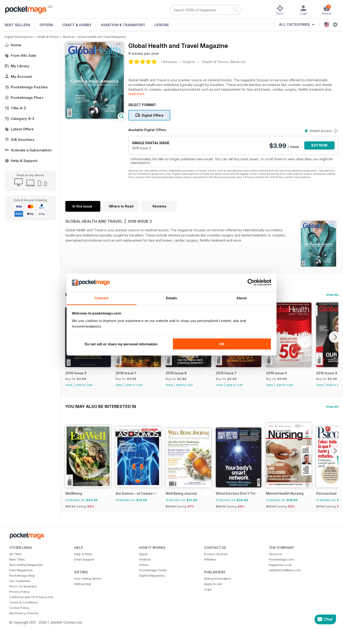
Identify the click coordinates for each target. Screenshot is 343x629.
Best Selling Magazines (26, 565)
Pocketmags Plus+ (27, 97)
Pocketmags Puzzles (29, 87)
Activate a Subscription (31, 150)
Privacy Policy (19, 591)
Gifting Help (82, 584)
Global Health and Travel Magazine (102, 37)
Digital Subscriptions (19, 37)
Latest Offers (22, 129)
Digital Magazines (152, 575)
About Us (275, 554)
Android (144, 559)
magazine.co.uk (280, 565)
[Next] (335, 337)
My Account (21, 76)
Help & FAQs (83, 554)
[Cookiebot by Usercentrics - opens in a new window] (251, 282)
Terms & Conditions (23, 602)
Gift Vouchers (23, 139)
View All (332, 295)
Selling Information (217, 578)
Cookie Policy (19, 608)
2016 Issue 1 (126, 373)
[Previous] (69, 451)
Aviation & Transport (123, 25)
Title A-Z (18, 108)
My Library (20, 66)
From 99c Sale (23, 55)
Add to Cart (84, 385)
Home (16, 45)
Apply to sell (213, 584)
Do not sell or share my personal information (121, 344)
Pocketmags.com (281, 559)
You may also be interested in (100, 406)
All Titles (15, 554)
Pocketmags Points (153, 570)
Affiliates (210, 559)
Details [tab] (171, 298)
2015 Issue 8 (176, 373)
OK (221, 344)
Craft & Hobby (77, 25)
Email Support (84, 559)
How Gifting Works (87, 578)
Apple (143, 554)
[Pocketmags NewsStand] (28, 9)
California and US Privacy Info (31, 597)
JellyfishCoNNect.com (285, 570)
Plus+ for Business (23, 586)
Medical (68, 37)
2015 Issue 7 (226, 373)
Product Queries (216, 554)
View (69, 385)
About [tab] (241, 298)
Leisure (161, 25)
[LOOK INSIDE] (94, 117)
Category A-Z (23, 118)
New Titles (17, 559)
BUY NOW (319, 145)
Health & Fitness (48, 37)
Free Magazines (21, 570)
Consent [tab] (101, 298)
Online (143, 565)
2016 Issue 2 (75, 373)
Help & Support (24, 160)
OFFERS (46, 25)
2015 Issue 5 (276, 373)
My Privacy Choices (23, 613)
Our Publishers (20, 581)
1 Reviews (169, 62)
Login (208, 589)
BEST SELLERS (17, 25)
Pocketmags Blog (22, 575)
